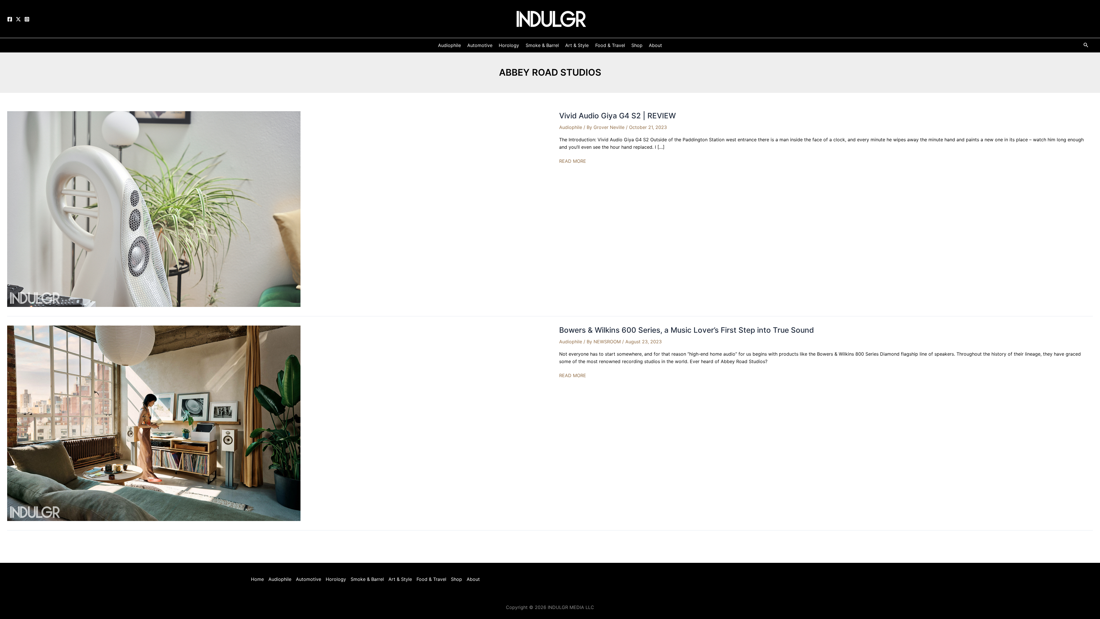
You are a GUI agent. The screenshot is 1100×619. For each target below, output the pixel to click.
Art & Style (400, 579)
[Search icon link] (1086, 46)
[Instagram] (27, 19)
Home (257, 579)
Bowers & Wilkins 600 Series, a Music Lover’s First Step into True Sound (686, 330)
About (473, 579)
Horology (336, 579)
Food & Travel (431, 579)
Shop (456, 579)
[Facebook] (9, 19)
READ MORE (572, 161)
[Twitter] (18, 19)
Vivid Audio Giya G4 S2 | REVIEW (617, 115)
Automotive (308, 579)
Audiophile (570, 127)
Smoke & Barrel (367, 579)
